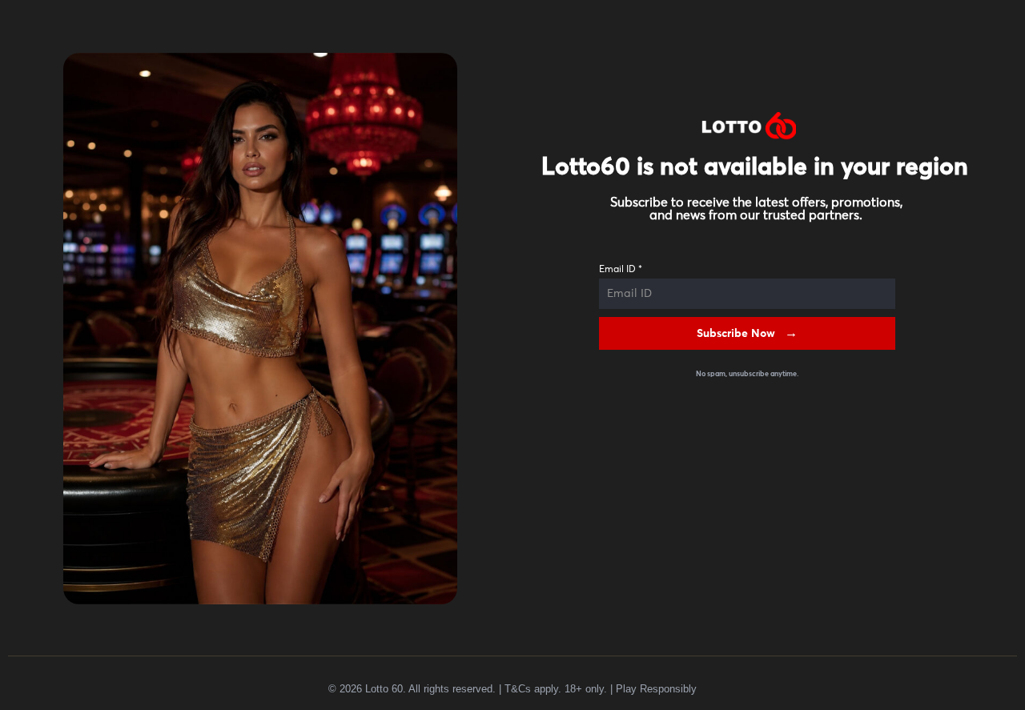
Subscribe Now (736, 333)
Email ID (620, 270)
